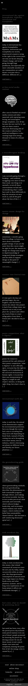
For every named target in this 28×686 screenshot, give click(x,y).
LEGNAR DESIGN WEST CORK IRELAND (14, 679)
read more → (7, 79)
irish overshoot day (10, 533)
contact (21, 665)
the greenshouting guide (13, 462)
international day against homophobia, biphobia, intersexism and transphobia (13, 18)
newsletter (14, 676)
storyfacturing (14, 680)
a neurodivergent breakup (13, 153)
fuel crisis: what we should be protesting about (14, 604)
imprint (21, 680)
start (7, 665)
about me (14, 665)
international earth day (12, 399)
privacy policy (14, 681)
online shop (14, 668)
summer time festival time (13, 275)
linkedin (9, 672)
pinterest (18, 672)
